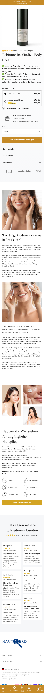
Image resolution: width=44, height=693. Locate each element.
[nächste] (40, 2)
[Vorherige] (3, 2)
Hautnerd (20, 673)
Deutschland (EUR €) (12, 669)
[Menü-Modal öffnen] (3, 688)
